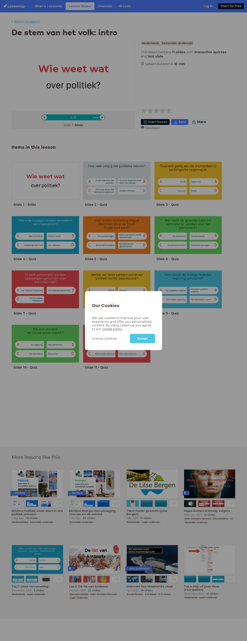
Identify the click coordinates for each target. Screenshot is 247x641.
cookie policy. (112, 329)
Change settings (104, 338)
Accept (142, 338)
